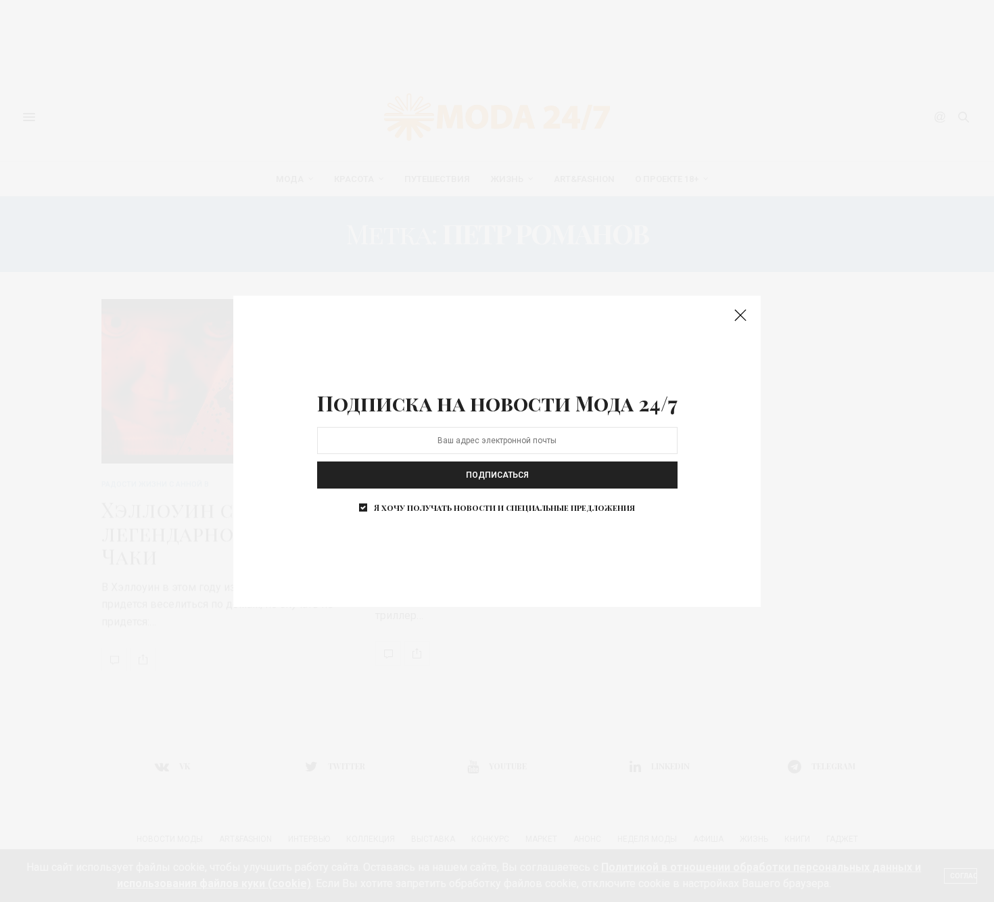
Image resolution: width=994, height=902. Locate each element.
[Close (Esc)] (740, 316)
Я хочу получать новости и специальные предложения (504, 507)
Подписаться (497, 475)
